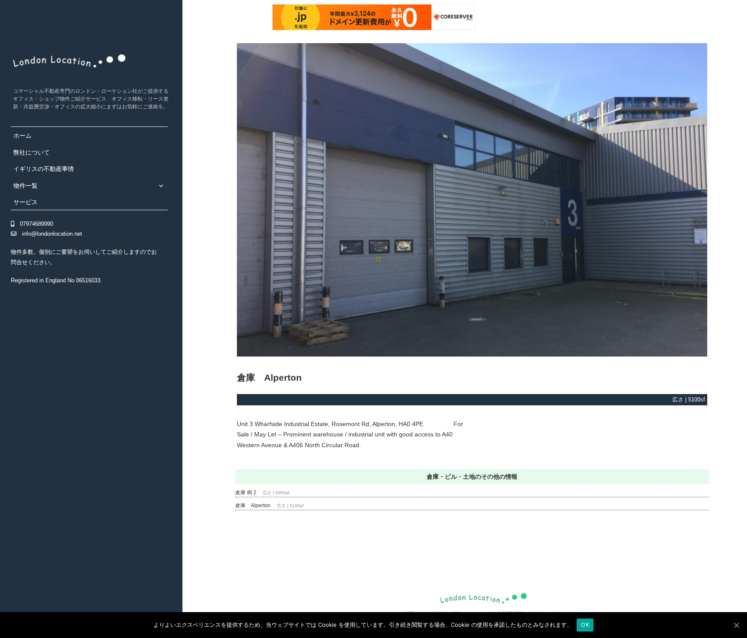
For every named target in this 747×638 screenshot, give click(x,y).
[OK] (736, 625)
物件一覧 (25, 185)
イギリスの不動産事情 (43, 168)
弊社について (31, 152)
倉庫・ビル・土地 (451, 476)
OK (585, 624)
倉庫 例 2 (245, 493)
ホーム (22, 135)
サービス (25, 202)
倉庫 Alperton (253, 505)
